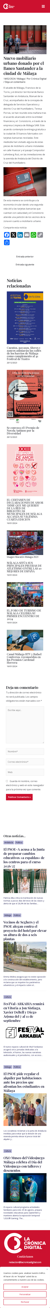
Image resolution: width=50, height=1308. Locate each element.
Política (19, 842)
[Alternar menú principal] (43, 6)
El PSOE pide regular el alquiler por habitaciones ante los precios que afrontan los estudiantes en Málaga (23, 1082)
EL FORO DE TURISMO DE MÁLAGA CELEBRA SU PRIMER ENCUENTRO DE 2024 (24, 614)
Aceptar (25, 1286)
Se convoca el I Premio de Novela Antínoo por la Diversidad (23, 430)
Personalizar (25, 1294)
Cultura (7, 997)
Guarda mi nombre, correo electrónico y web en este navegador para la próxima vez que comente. (25, 785)
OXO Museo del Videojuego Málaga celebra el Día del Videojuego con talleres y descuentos (23, 1164)
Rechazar (25, 1302)
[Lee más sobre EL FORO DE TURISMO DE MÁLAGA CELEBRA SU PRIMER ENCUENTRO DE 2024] (25, 594)
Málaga (21, 78)
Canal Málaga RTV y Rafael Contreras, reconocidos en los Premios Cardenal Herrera (24, 658)
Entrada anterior (25, 256)
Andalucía (8, 842)
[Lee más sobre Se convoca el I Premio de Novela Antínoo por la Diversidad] (25, 396)
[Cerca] (47, 1269)
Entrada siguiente (25, 264)
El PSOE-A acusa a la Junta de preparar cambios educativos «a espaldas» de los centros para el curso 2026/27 (24, 857)
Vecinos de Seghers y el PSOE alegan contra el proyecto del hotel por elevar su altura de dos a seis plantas (25, 930)
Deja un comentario (15, 81)
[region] (25, 1287)
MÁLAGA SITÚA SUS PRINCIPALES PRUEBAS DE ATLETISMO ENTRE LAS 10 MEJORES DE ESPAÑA (24, 567)
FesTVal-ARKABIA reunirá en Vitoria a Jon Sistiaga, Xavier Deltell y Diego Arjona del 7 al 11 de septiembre (23, 1012)
